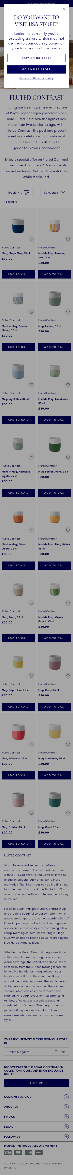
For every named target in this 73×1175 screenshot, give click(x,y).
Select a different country (36, 78)
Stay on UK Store (36, 58)
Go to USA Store (36, 69)
